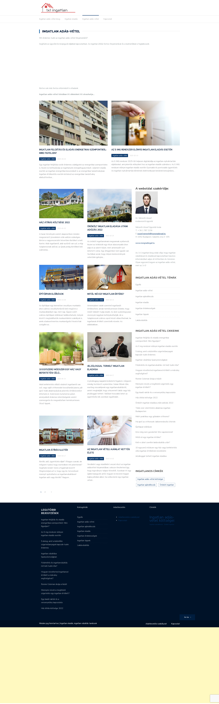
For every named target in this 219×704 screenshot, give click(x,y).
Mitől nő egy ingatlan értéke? (105, 294)
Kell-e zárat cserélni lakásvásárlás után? (152, 442)
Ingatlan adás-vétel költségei (150, 479)
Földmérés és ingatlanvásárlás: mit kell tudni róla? (157, 365)
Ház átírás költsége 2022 (54, 222)
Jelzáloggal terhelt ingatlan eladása (151, 456)
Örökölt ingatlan (167, 485)
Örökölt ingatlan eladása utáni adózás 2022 (154, 403)
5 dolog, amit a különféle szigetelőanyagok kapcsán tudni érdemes (55, 544)
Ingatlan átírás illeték (53, 450)
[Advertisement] (109, 66)
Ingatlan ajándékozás (144, 296)
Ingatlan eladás (71, 19)
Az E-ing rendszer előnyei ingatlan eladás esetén (141, 149)
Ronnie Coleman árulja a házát (148, 379)
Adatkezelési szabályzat (129, 517)
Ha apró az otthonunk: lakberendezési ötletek (155, 421)
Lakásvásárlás (141, 320)
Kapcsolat (108, 19)
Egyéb (138, 284)
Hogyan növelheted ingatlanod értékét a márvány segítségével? (54, 575)
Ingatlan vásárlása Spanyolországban (151, 360)
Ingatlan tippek (142, 314)
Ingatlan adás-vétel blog (49, 19)
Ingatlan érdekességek (145, 308)
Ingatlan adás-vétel (90, 19)
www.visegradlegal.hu (145, 243)
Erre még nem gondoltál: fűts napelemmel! (154, 432)
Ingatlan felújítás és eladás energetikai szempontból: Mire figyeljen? (54, 523)
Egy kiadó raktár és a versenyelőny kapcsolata (155, 392)
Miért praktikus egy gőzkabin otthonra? (152, 416)
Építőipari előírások (51, 294)
